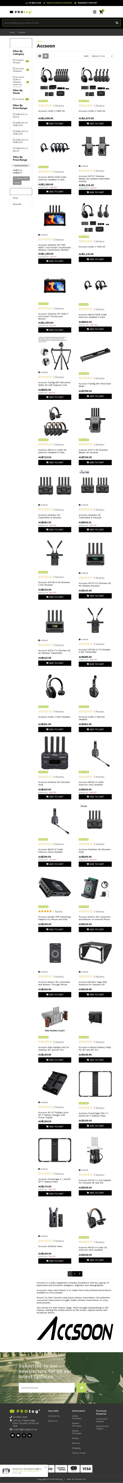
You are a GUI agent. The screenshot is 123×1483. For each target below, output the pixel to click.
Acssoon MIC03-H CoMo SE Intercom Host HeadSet (93, 1248)
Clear (17, 183)
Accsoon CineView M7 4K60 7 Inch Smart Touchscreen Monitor (53, 316)
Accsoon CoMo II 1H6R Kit (51, 111)
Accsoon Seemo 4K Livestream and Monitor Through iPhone (54, 983)
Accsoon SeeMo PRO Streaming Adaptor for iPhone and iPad (54, 918)
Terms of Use (79, 1453)
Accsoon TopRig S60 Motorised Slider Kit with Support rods (54, 383)
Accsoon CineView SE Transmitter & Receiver (49, 516)
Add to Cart (56, 123)
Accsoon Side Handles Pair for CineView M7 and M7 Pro (53, 1048)
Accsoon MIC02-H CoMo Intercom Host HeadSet (91, 783)
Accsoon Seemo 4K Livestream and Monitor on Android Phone (95, 918)
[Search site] (117, 22)
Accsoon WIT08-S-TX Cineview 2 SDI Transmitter (94, 650)
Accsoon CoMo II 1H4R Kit (92, 111)
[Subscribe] (81, 1388)
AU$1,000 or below (20, 115)
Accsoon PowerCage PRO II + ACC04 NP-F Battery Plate (94, 1114)
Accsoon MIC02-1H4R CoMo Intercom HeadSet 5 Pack (52, 178)
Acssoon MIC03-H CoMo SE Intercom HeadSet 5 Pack (52, 451)
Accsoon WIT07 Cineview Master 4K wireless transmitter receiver (94, 178)
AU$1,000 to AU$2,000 (20, 123)
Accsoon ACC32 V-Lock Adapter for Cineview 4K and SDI (95, 1181)
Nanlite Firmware (76, 1424)
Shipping (76, 1448)
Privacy (75, 1438)
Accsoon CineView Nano (50, 1246)
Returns (76, 1443)
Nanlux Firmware (76, 1432)
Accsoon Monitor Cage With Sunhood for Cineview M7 (93, 983)
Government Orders (102, 1427)
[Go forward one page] (79, 1274)
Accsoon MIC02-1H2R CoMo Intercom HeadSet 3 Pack (93, 315)
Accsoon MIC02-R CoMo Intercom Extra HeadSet (50, 850)
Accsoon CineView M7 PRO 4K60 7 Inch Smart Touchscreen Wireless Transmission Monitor (54, 247)
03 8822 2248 (20, 1417)
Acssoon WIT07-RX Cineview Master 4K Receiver (93, 451)
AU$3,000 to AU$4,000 (20, 141)
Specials (17, 204)
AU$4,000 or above (20, 149)
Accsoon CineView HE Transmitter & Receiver (90, 516)
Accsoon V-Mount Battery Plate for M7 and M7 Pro (95, 1048)
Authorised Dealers (101, 1420)
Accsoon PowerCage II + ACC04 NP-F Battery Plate (54, 1180)
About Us (52, 1421)
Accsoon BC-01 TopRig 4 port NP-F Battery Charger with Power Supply (53, 1115)
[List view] (46, 56)
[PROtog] (21, 12)
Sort (86, 56)
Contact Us (54, 1416)
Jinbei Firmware (76, 1417)
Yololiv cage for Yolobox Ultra (23, 1471)
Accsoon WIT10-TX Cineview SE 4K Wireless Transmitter (54, 651)
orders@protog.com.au (25, 1429)
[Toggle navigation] (94, 12)
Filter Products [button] (19, 43)
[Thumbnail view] (40, 56)
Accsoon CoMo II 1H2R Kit (92, 246)
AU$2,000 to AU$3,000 (20, 132)
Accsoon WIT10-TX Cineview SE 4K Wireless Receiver (95, 584)
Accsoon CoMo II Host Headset (54, 717)
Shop (15, 198)
